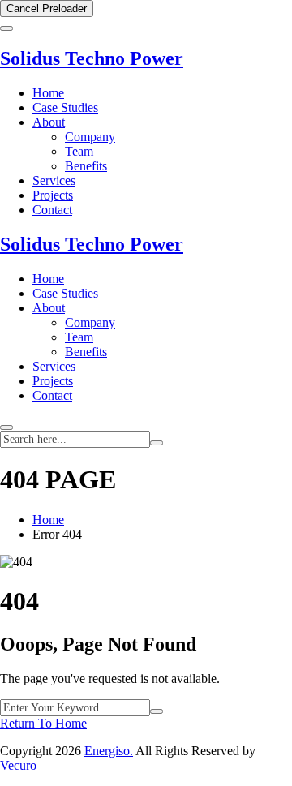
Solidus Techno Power (91, 58)
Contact (52, 210)
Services (53, 180)
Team (79, 151)
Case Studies (65, 107)
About (48, 122)
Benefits (86, 166)
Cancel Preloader (46, 8)
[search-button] (156, 442)
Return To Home (43, 723)
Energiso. (108, 751)
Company (90, 137)
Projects (52, 195)
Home (48, 93)
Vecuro (18, 765)
